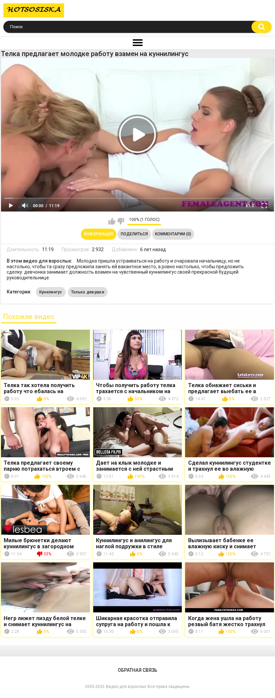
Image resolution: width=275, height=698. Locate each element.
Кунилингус (50, 292)
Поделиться (134, 234)
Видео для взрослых (126, 686)
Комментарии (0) (173, 234)
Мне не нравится (120, 221)
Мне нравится (111, 221)
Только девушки (87, 292)
